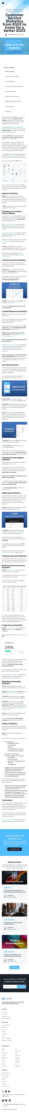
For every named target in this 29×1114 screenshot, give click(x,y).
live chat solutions (6, 241)
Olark (3, 1062)
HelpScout (4, 1057)
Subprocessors (5, 1086)
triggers (10, 412)
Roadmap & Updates (7, 1040)
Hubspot (17, 1057)
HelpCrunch (18, 1055)
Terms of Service (6, 1073)
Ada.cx (3, 1048)
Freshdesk (4, 1053)
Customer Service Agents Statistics (14, 86)
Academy (4, 1034)
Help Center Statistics (10, 91)
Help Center (5, 1014)
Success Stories (6, 1025)
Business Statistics (10, 71)
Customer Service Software (10, 233)
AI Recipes (4, 1027)
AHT (15, 464)
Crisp (16, 1048)
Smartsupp (17, 1062)
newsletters (4, 698)
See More (14, 967)
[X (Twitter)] (3, 1091)
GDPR (3, 1079)
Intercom (4, 1059)
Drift (3, 1051)
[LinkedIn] (6, 1091)
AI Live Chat (4, 1012)
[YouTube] (9, 1091)
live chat (10, 400)
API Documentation (6, 1038)
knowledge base (6, 552)
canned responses (11, 344)
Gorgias (4, 1055)
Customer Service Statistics (12, 76)
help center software (9, 224)
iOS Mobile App (5, 1016)
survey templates (13, 674)
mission (9, 138)
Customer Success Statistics (12, 96)
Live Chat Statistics (10, 81)
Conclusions (8, 111)
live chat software (13, 155)
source (13, 221)
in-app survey (22, 634)
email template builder (13, 693)
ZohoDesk (17, 1066)
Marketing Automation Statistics (13, 101)
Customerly (8, 9)
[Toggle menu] (25, 3)
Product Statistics (9, 106)
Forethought (18, 1051)
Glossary (4, 1031)
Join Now (21, 986)
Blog (3, 1029)
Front (16, 1053)
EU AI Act (4, 1083)
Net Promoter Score (11, 570)
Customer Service (17, 9)
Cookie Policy (5, 1075)
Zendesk (4, 1066)
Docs (3, 1036)
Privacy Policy (5, 1077)
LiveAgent (17, 1059)
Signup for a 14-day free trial (9, 819)
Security (4, 1081)
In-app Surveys (9, 628)
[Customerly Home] (3, 3)
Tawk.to (4, 1064)
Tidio (16, 1064)
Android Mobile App (7, 1018)
